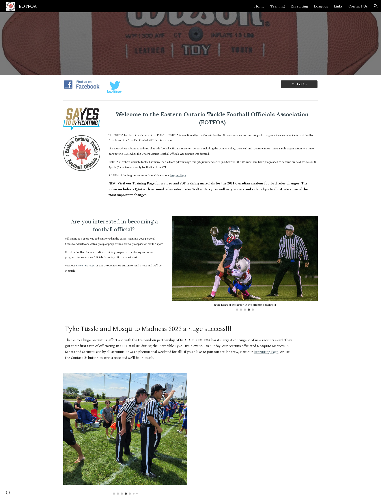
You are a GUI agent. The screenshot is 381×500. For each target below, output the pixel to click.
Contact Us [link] (358, 6)
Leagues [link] (321, 6)
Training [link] (277, 6)
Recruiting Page (85, 265)
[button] (375, 6)
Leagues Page (178, 175)
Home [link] (259, 6)
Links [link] (338, 6)
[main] (212, 118)
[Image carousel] (125, 433)
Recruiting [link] (299, 6)
